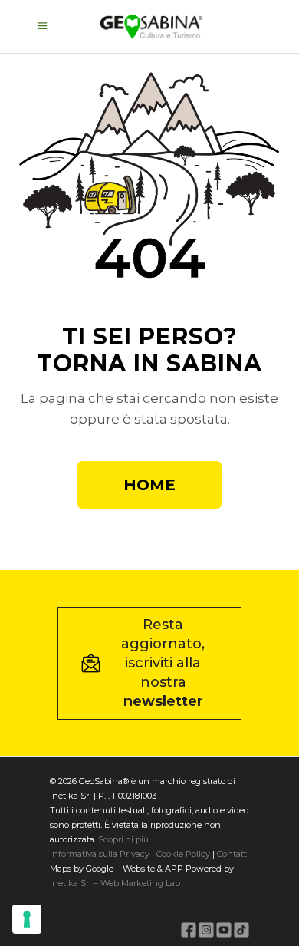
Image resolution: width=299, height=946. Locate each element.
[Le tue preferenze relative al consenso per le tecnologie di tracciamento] (26, 919)
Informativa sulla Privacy (100, 854)
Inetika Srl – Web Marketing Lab (115, 883)
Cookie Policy (183, 854)
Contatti (232, 854)
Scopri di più (123, 839)
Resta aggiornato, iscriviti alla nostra (163, 663)
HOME (149, 485)
